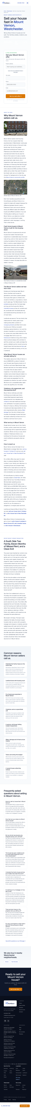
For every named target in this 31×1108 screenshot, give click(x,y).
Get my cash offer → (15, 96)
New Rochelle (15, 961)
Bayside (6, 1068)
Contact (21, 1011)
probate (6, 304)
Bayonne (18, 1085)
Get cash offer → (24, 1105)
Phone (7, 81)
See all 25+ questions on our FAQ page (15, 941)
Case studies (22, 1005)
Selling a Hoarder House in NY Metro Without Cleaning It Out (10, 1033)
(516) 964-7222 (20, 3)
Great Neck (17, 477)
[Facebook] (5, 1021)
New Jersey (18, 1082)
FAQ (20, 1029)
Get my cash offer (15, 989)
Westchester (9, 11)
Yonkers (7, 961)
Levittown (25, 1072)
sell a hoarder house (20, 523)
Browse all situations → (9, 1057)
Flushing (12, 1068)
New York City (7, 1066)
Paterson (24, 1089)
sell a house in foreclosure (12, 525)
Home (5, 11)
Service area (22, 1009)
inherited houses (8, 308)
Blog (20, 1027)
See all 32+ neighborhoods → (19, 1064)
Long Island (18, 1066)
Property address (9, 63)
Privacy (5, 1099)
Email (7, 87)
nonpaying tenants (9, 325)
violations (6, 401)
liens (23, 346)
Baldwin (24, 1075)
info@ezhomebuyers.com (9, 1015)
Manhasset (18, 1075)
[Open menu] (27, 3)
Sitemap (14, 1099)
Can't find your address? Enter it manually (15, 71)
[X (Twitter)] (8, 1021)
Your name (8, 75)
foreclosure (7, 337)
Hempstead (18, 1072)
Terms (9, 1099)
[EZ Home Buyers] (6, 3)
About (20, 1003)
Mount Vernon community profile (15, 177)
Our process (22, 1032)
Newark (18, 1089)
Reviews (21, 1007)
